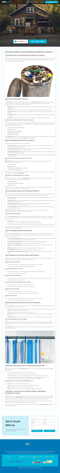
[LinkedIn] (19, 462)
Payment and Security (28, 452)
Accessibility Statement (29, 451)
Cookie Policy (36, 451)
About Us (36, 2)
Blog (32, 2)
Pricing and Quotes (36, 452)
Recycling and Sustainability (44, 452)
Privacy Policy (22, 451)
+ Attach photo (37, 430)
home (39, 233)
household (45, 122)
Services (27, 2)
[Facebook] (11, 462)
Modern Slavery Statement (19, 452)
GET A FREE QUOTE (37, 41)
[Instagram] (16, 462)
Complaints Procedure (42, 451)
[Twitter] (14, 462)
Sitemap (50, 452)
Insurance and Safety (11, 452)
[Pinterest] (21, 462)
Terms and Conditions (16, 451)
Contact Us (42, 2)
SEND (49, 430)
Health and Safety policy (51, 451)
